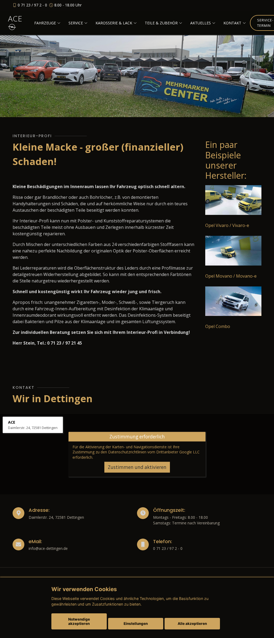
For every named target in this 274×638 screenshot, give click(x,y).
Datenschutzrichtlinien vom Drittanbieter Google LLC (154, 451)
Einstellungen (136, 623)
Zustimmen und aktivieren (137, 467)
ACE (15, 18)
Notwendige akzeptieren (79, 621)
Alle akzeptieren (192, 623)
